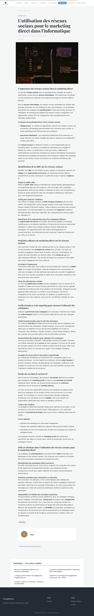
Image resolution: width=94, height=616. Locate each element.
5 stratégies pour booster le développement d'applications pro (28, 576)
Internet (43, 3)
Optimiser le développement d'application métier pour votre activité (63, 576)
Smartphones (81, 3)
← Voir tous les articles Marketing (29, 546)
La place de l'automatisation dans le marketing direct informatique (64, 570)
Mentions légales (76, 601)
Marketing (62, 3)
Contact (73, 604)
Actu (26, 3)
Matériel (71, 3)
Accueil (19, 3)
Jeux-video (52, 3)
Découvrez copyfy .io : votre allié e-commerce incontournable (29, 582)
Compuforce (8, 598)
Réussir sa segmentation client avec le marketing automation (26, 570)
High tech (34, 3)
